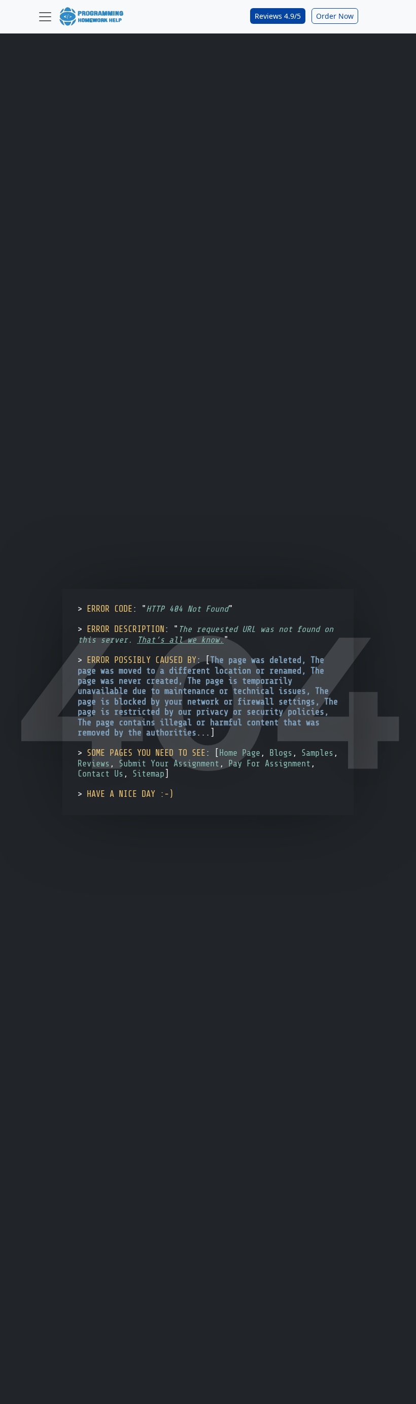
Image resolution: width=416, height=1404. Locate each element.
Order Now (335, 16)
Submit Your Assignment (169, 763)
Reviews (94, 763)
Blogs (280, 753)
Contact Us (100, 774)
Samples (317, 753)
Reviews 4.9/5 (278, 16)
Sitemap (148, 774)
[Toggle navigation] (45, 16)
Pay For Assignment (269, 763)
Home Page (239, 753)
